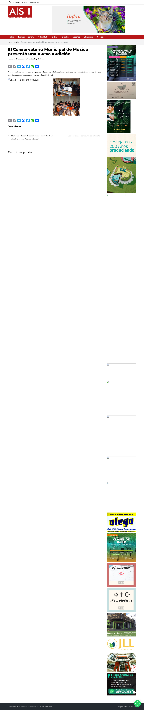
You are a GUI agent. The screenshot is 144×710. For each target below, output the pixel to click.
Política (54, 37)
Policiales (65, 37)
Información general (26, 37)
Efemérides (88, 37)
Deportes (76, 37)
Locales (16, 42)
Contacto (100, 37)
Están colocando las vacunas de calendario (84, 136)
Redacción (41, 59)
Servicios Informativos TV (30, 706)
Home (10, 42)
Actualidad (42, 37)
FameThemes (131, 706)
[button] (137, 703)
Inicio (12, 37)
